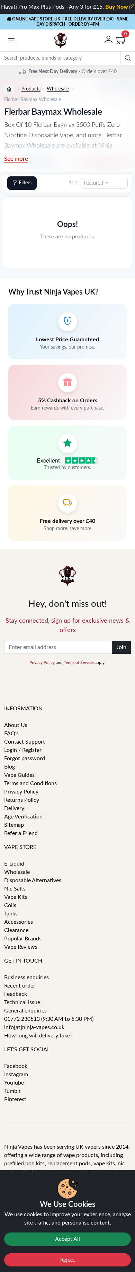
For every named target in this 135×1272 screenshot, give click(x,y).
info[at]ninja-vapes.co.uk (34, 1027)
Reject (67, 1260)
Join (121, 647)
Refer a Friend (21, 833)
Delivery (14, 808)
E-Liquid (14, 864)
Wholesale (58, 89)
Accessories (18, 922)
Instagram (16, 1074)
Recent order (19, 986)
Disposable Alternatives (32, 880)
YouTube (14, 1083)
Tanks (11, 913)
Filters (25, 183)
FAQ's (11, 733)
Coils (10, 905)
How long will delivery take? (38, 1035)
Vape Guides (19, 775)
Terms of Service (78, 662)
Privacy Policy (42, 662)
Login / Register (23, 750)
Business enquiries (26, 977)
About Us (15, 725)
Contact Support (24, 742)
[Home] (9, 89)
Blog (9, 767)
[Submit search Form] (127, 58)
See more (16, 159)
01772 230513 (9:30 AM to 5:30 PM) (48, 1019)
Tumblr (12, 1091)
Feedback (15, 994)
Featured (93, 183)
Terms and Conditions (30, 783)
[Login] (109, 40)
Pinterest (15, 1099)
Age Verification (23, 816)
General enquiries (25, 1011)
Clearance (16, 930)
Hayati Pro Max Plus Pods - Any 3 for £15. (65, 7)
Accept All (67, 1239)
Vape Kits (15, 897)
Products (30, 89)
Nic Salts (15, 889)
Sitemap (14, 825)
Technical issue (22, 1002)
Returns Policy (21, 800)
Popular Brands (23, 938)
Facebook (15, 1066)
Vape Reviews (20, 947)
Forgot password (24, 758)
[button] (11, 41)
